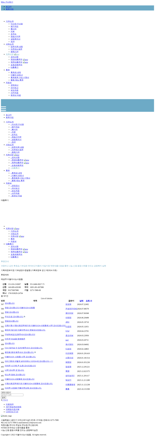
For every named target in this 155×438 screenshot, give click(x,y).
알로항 (68, 367)
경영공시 (14, 85)
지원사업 (10, 155)
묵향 (67, 371)
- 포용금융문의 (17, 165)
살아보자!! (70, 376)
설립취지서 (15, 39)
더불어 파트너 (17, 75)
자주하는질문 (16, 49)
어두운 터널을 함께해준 (15, 339)
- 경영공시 (15, 186)
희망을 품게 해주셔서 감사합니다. (19, 352)
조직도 (13, 34)
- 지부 (13, 132)
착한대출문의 (16, 62)
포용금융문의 (16, 65)
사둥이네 (69, 358)
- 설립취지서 (16, 140)
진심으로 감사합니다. (14, 317)
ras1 (67, 340)
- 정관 (13, 142)
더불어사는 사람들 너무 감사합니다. (20, 357)
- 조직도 (14, 134)
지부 (13, 31)
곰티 (67, 322)
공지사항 (14, 57)
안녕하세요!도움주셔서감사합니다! (20, 334)
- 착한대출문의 (17, 163)
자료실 (9, 183)
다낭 (67, 331)
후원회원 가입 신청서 (20, 77)
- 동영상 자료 (16, 196)
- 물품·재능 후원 (17, 181)
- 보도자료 (15, 191)
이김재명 (69, 353)
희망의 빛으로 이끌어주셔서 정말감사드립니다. (25, 330)
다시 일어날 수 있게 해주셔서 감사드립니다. (24, 348)
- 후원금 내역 (16, 173)
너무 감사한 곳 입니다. (14, 370)
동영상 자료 (16, 95)
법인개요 (14, 26)
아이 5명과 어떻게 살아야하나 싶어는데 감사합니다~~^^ (29, 361)
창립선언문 (15, 36)
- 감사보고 (15, 188)
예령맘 (68, 362)
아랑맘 (68, 318)
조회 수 (89, 301)
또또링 (68, 304)
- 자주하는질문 (17, 150)
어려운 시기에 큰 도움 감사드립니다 (20, 366)
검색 (3, 397)
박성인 (68, 380)
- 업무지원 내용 (17, 147)
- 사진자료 (15, 193)
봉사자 (13, 29)
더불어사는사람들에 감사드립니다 (19, 379)
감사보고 (14, 88)
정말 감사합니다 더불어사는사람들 (20, 308)
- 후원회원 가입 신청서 (20, 178)
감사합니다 (10, 303)
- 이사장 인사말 (17, 124)
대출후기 (14, 67)
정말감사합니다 (11, 321)
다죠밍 (68, 326)
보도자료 (14, 90)
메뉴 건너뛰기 (7, 2)
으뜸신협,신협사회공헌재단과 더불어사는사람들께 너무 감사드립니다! (35, 326)
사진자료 (14, 93)
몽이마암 (69, 313)
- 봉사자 (14, 129)
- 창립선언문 (16, 137)
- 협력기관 (15, 152)
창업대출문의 (16, 59)
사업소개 (10, 145)
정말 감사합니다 (12, 312)
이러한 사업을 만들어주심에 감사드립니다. (23, 388)
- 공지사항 (15, 157)
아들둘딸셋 (70, 384)
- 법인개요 (15, 127)
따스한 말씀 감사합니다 (15, 375)
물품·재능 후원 (17, 80)
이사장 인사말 (17, 24)
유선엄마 (69, 344)
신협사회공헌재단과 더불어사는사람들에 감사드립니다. (29, 384)
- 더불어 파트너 (17, 176)
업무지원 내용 (17, 47)
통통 (67, 389)
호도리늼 (69, 335)
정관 (13, 42)
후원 (8, 170)
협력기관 (14, 52)
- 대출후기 (15, 168)
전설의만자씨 (71, 309)
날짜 (81, 301)
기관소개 (10, 122)
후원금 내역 (16, 72)
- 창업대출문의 (17, 160)
